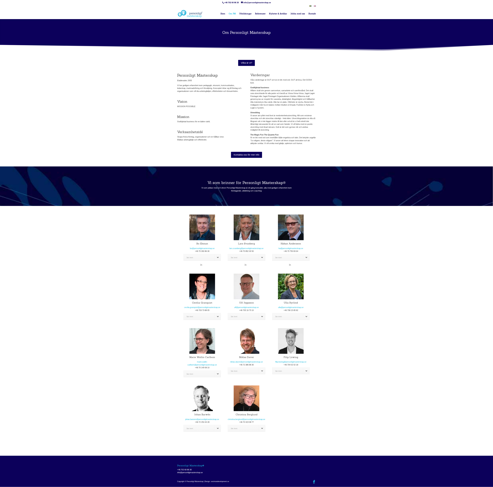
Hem (222, 14)
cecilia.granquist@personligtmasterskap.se (202, 307)
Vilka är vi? (246, 63)
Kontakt (312, 14)
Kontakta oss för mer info (246, 154)
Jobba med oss (297, 14)
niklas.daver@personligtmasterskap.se (246, 362)
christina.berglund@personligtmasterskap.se (246, 419)
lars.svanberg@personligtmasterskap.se (246, 248)
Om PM (232, 14)
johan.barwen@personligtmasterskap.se (202, 419)
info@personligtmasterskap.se (190, 472)
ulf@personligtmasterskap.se (246, 307)
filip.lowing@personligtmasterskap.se (290, 362)
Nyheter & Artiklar (278, 14)
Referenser (260, 14)
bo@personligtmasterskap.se (202, 248)
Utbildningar (245, 14)
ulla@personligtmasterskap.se (291, 307)
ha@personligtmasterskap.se (290, 248)
